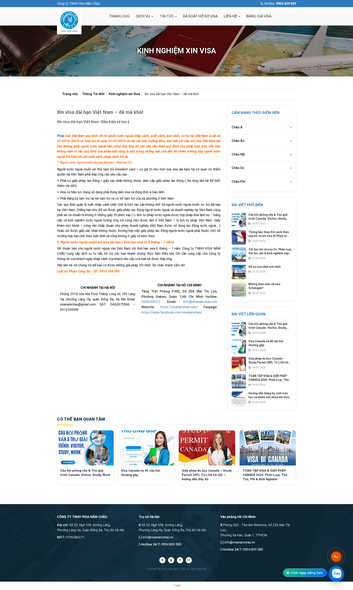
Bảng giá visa (258, 16)
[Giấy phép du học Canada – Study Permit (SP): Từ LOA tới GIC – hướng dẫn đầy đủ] (207, 448)
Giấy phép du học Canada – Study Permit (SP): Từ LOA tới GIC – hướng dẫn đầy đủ (268, 361)
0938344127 (150, 302)
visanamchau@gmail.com (78, 304)
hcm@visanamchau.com (200, 302)
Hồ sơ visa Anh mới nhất (264, 266)
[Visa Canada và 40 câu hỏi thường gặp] (146, 448)
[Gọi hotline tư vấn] (336, 556)
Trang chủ (119, 16)
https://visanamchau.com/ (179, 307)
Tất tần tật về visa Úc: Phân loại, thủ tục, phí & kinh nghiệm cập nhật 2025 (270, 252)
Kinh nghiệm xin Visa (124, 94)
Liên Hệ (231, 16)
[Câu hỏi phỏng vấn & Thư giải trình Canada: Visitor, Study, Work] (85, 448)
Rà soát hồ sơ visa (200, 16)
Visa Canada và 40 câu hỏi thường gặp (265, 343)
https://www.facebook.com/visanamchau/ (171, 312)
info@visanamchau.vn (158, 537)
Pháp (60, 136)
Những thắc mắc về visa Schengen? (264, 286)
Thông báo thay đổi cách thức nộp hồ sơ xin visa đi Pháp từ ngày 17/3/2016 (268, 234)
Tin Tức (167, 16)
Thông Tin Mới (93, 94)
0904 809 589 (171, 544)
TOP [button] (176, 585)
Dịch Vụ (143, 16)
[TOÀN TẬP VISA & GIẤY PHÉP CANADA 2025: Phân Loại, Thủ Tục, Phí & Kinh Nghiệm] (268, 448)
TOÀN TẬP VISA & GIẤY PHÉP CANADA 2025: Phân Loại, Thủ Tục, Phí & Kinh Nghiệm (268, 378)
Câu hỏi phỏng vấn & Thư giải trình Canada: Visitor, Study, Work (268, 217)
